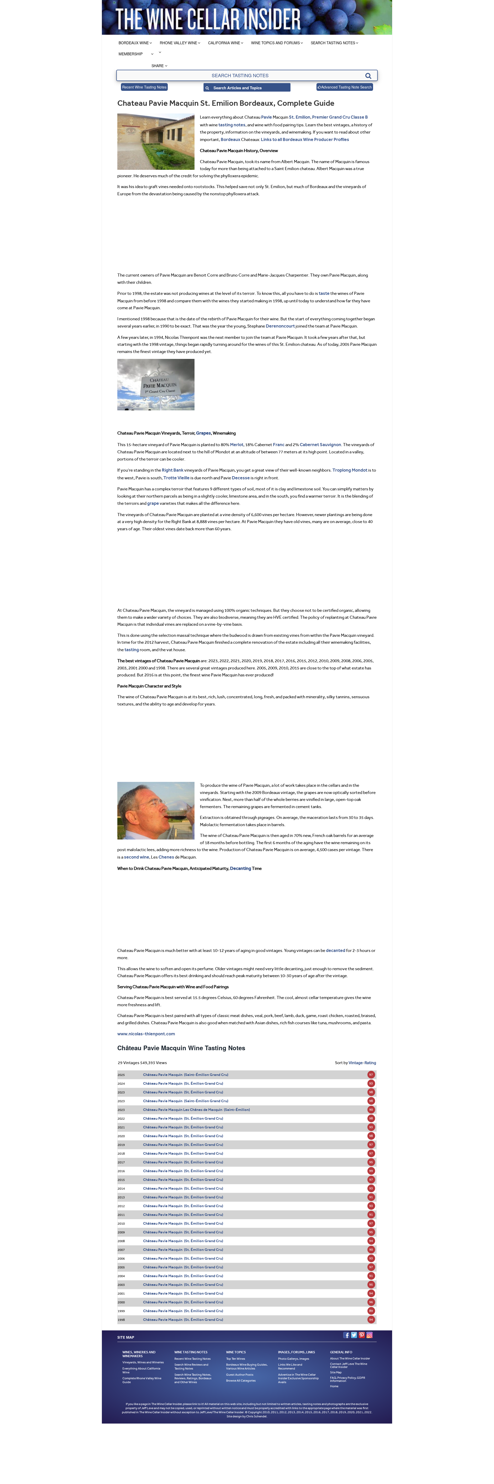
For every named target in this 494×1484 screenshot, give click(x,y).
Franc (277, 441)
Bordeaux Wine (134, 42)
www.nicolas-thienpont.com (145, 1026)
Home (334, 1378)
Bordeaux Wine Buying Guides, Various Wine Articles (247, 1358)
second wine (135, 850)
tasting (131, 644)
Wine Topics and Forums (275, 42)
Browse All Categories (241, 1372)
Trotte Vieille (176, 473)
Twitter (354, 1327)
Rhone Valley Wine (178, 42)
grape (152, 498)
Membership (131, 53)
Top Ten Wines (235, 1350)
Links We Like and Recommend (290, 1358)
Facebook (346, 1327)
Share (158, 65)
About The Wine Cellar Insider (350, 1350)
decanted (335, 943)
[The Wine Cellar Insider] (208, 17)
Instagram (369, 1327)
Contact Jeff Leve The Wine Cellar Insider (348, 1357)
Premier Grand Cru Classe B (337, 116)
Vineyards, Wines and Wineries (143, 1354)
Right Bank (172, 466)
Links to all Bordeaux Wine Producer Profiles (301, 137)
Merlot (236, 441)
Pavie (266, 116)
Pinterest (362, 1327)
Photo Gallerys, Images (293, 1350)
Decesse (239, 473)
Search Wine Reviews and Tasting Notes (191, 1358)
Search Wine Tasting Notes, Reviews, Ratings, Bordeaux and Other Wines (192, 1370)
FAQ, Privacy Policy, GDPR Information (347, 1371)
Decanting (240, 861)
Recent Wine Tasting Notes (144, 87)
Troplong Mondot (348, 466)
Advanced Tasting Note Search (346, 87)
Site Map (336, 1364)
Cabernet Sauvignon (317, 441)
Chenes (164, 850)
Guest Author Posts (239, 1366)
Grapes (203, 430)
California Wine (224, 42)
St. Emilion (298, 116)
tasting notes (222, 123)
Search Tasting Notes (333, 42)
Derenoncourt (279, 323)
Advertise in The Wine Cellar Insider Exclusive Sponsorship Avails (298, 1370)
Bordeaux (230, 137)
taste (324, 291)
